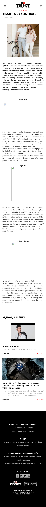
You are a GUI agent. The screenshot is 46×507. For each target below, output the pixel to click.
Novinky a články (34, 442)
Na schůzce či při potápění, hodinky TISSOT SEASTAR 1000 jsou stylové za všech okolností (20, 385)
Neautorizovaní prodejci (23, 431)
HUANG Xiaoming (10, 346)
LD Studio (27, 494)
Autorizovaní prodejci (23, 428)
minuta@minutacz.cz (32, 463)
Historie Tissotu (19, 442)
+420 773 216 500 (13, 463)
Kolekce (7, 442)
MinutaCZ (24, 10)
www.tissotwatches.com (23, 490)
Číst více (40, 354)
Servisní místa (23, 446)
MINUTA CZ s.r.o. (28, 492)
